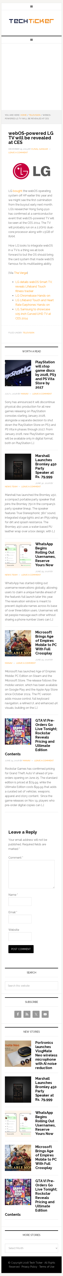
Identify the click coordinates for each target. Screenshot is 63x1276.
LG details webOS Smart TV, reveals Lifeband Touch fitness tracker (33, 286)
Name (13, 894)
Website (13, 929)
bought (17, 191)
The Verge (20, 273)
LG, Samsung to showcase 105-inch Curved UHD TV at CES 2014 (33, 314)
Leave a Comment (18, 152)
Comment (15, 857)
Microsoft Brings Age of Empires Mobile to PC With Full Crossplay (46, 642)
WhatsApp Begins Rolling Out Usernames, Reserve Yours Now (45, 554)
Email (12, 912)
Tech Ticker (31, 21)
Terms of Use (46, 1266)
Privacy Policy (29, 1266)
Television (28, 332)
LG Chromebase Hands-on (32, 295)
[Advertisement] (31, 76)
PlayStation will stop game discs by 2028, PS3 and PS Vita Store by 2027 (45, 374)
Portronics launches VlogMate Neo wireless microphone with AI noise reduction (46, 1055)
